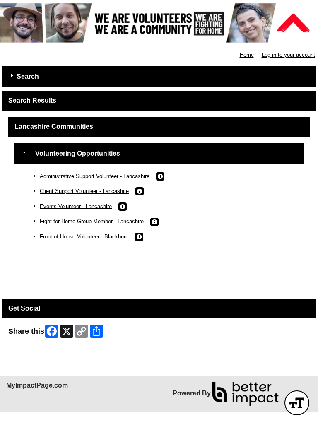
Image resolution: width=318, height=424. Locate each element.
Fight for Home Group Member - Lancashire (92, 221)
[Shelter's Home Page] (159, 23)
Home (247, 55)
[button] (160, 176)
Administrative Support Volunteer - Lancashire (94, 176)
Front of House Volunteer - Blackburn (84, 237)
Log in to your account (288, 55)
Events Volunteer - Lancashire (76, 206)
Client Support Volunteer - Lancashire (84, 191)
